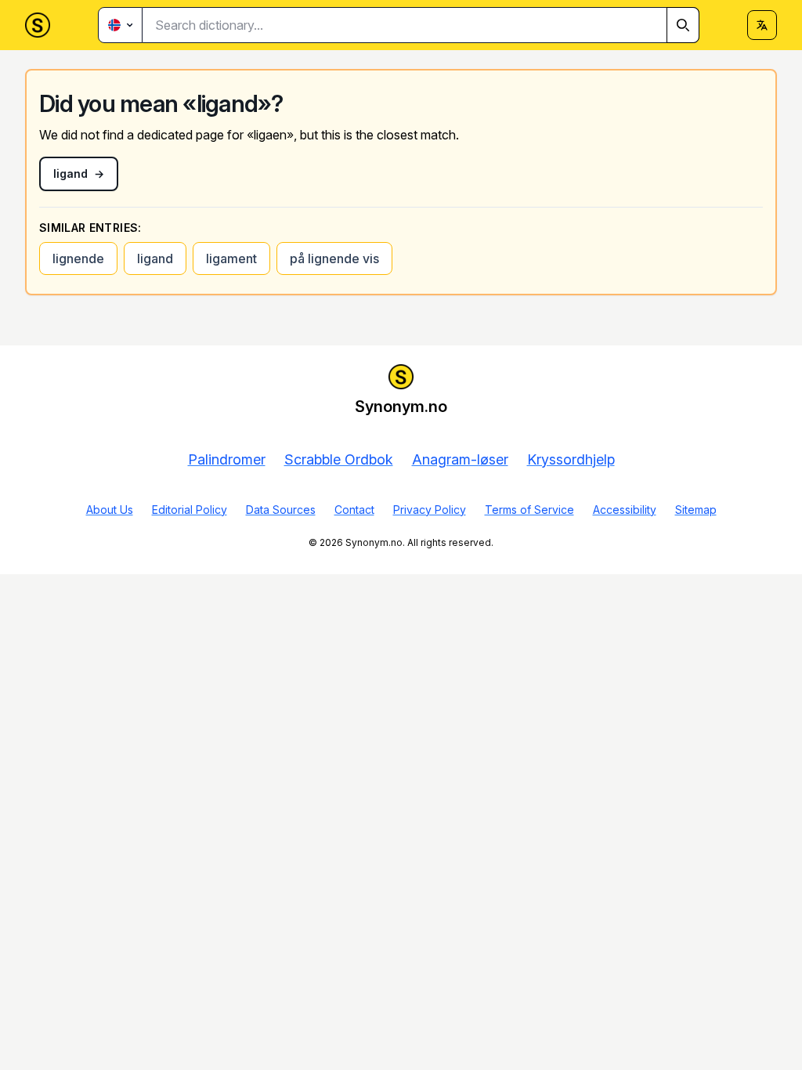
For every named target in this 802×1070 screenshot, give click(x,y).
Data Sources (281, 509)
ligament (231, 258)
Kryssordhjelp (571, 459)
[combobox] (421, 25)
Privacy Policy (429, 509)
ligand (155, 258)
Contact (354, 509)
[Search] (683, 25)
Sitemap (696, 509)
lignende (78, 258)
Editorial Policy (189, 509)
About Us (109, 509)
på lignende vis (334, 258)
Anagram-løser (460, 459)
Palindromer (227, 459)
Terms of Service (529, 509)
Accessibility (624, 509)
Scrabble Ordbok (338, 459)
